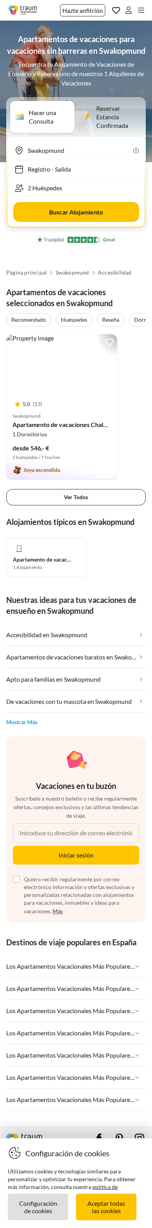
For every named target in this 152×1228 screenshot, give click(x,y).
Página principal (26, 272)
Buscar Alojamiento (76, 212)
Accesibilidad (115, 272)
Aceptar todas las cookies (106, 1207)
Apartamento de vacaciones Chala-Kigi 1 (68, 424)
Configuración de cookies (38, 1207)
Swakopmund (72, 272)
